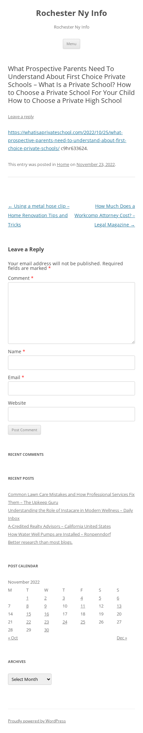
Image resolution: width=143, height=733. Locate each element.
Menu (71, 43)
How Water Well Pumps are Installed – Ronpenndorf (59, 534)
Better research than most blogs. (40, 542)
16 (46, 614)
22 (28, 622)
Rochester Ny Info (71, 13)
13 (119, 606)
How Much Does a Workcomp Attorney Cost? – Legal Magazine (104, 215)
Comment (21, 278)
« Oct (13, 638)
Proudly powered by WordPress (37, 721)
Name (16, 351)
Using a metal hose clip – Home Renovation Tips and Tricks (39, 215)
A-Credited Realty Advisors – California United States (59, 526)
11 (82, 606)
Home (63, 164)
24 (65, 622)
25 (82, 622)
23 (46, 622)
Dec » (122, 638)
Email (16, 377)
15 (28, 614)
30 (46, 630)
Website (17, 403)
